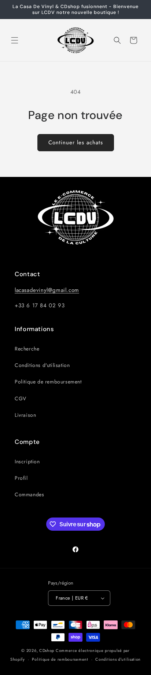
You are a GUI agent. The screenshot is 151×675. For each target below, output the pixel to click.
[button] (15, 40)
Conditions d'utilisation (42, 365)
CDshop (46, 650)
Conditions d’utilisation (118, 659)
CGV (20, 398)
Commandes (29, 494)
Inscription (27, 461)
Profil (21, 478)
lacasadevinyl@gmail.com (47, 290)
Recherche (27, 348)
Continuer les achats (75, 142)
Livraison (25, 415)
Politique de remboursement (48, 381)
